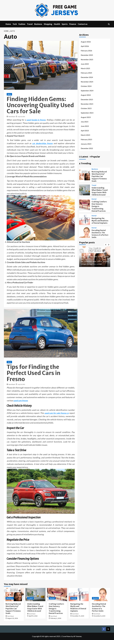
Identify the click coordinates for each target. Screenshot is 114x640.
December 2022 (87, 148)
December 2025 (87, 55)
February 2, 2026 (56, 618)
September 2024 (87, 91)
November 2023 (87, 104)
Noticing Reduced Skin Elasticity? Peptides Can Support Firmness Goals (99, 176)
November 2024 (87, 82)
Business (38, 24)
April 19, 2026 (33, 616)
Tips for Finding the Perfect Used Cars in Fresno (33, 373)
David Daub (12, 117)
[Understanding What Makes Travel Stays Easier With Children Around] (84, 190)
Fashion (21, 24)
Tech (15, 24)
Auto (9, 94)
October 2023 (86, 108)
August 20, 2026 (12, 618)
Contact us (82, 24)
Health (57, 24)
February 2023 (86, 139)
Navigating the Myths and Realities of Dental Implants (100, 220)
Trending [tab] (85, 163)
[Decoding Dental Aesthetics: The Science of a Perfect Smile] (84, 232)
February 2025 (86, 73)
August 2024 (86, 95)
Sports (65, 24)
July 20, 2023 (21, 117)
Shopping (48, 24)
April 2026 (85, 46)
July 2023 (84, 122)
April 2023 (85, 131)
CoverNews (66, 636)
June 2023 (85, 126)
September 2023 (87, 113)
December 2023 (87, 99)
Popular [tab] (95, 156)
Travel (30, 24)
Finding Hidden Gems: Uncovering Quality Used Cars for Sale (40, 105)
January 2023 (86, 144)
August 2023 (86, 117)
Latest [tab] (84, 156)
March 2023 (85, 135)
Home (8, 24)
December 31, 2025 (78, 616)
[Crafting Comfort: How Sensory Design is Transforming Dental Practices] (84, 205)
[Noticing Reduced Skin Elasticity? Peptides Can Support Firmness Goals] (84, 175)
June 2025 (85, 64)
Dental (94, 199)
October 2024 (86, 86)
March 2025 (85, 68)
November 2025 (87, 60)
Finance (72, 24)
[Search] (108, 24)
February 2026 (86, 51)
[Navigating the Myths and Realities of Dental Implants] (84, 219)
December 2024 (87, 77)
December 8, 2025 (99, 616)
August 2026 (86, 42)
